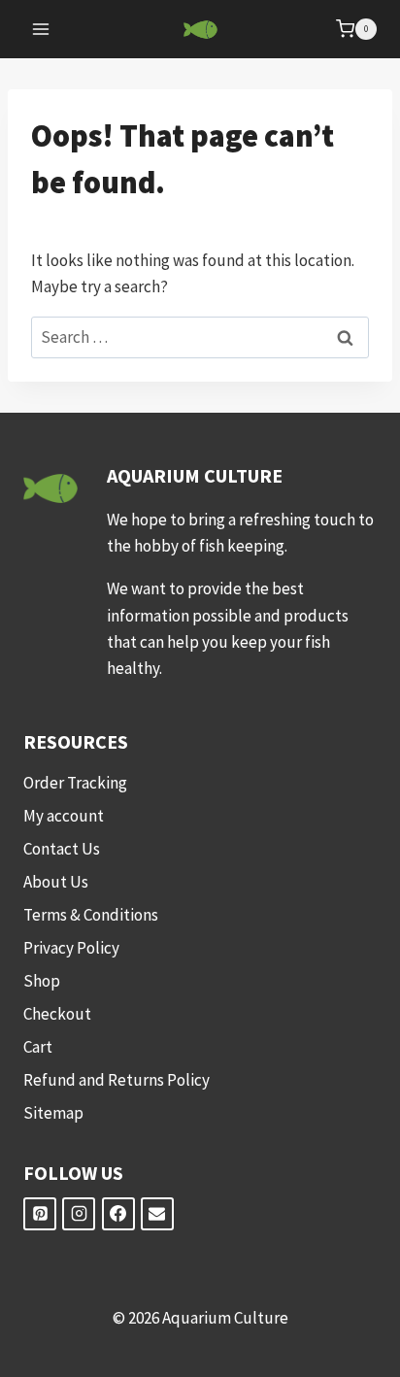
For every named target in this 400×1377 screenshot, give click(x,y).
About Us (55, 881)
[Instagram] (78, 1213)
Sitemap (53, 1113)
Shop (41, 980)
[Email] (157, 1213)
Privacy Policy (71, 947)
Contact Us (61, 848)
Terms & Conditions (90, 914)
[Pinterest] (39, 1213)
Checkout (57, 1013)
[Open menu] (41, 29)
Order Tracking (75, 782)
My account (63, 815)
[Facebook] (118, 1213)
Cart (37, 1047)
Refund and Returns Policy (116, 1080)
